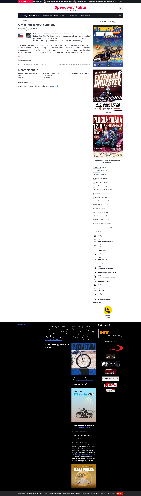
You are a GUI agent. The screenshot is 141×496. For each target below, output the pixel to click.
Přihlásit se (21, 325)
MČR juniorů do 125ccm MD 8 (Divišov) (107, 272)
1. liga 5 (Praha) (101, 255)
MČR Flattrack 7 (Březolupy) (104, 286)
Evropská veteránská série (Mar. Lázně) (107, 277)
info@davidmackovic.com (84, 380)
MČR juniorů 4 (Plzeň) (103, 259)
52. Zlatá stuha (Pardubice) (104, 295)
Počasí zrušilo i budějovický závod (28, 74)
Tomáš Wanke (32, 28)
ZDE (90, 431)
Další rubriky (85, 16)
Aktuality (24, 16)
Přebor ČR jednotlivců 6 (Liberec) (105, 237)
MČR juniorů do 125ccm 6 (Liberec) (106, 241)
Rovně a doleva (47, 16)
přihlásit (55, 86)
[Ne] (139, 493)
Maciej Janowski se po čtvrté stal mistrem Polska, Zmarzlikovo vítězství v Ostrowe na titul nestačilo (97, 1)
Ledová (20, 56)
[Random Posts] (120, 16)
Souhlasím (119, 493)
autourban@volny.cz (83, 427)
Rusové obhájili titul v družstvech (51, 74)
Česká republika (59, 16)
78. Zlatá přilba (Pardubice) (104, 299)
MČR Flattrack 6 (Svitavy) (104, 281)
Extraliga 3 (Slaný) (102, 250)
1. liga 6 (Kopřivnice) (102, 263)
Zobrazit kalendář (97, 302)
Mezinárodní (73, 16)
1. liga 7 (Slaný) (101, 290)
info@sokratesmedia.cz (84, 455)
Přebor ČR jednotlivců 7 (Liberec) (105, 268)
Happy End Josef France (53, 340)
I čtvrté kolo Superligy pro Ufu (79, 73)
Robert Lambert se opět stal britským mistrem (52, 1)
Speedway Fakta (70, 7)
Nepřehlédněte (34, 16)
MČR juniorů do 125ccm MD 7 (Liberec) (107, 246)
